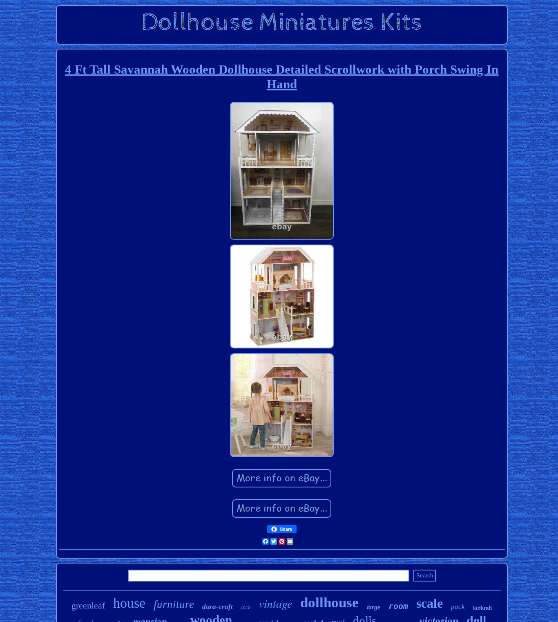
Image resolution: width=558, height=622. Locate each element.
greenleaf (88, 605)
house (129, 603)
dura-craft (217, 607)
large (373, 607)
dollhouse (329, 603)
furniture (174, 604)
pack (458, 607)
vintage (275, 603)
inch (246, 607)
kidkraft (482, 608)
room (398, 606)
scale (429, 603)
